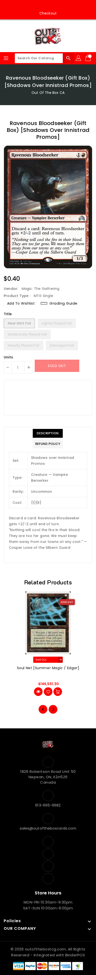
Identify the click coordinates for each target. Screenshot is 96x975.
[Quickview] (38, 691)
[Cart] (89, 58)
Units (8, 357)
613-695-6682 (48, 805)
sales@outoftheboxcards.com (48, 828)
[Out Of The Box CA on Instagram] (43, 5)
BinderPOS (75, 955)
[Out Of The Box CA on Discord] (62, 5)
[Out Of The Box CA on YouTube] (52, 5)
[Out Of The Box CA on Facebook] (34, 5)
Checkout (48, 13)
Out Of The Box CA (48, 92)
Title (8, 313)
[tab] (48, 433)
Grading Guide (63, 303)
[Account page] (79, 58)
